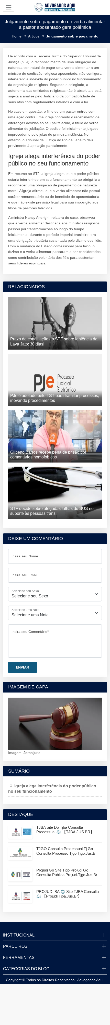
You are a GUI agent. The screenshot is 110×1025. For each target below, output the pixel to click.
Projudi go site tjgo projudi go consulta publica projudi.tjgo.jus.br (66, 872)
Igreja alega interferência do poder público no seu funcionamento (52, 788)
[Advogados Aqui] (55, 7)
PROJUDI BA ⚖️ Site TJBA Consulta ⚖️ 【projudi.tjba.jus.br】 (67, 893)
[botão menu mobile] (8, 7)
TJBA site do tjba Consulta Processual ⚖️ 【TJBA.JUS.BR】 (65, 829)
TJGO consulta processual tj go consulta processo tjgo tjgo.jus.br (66, 851)
